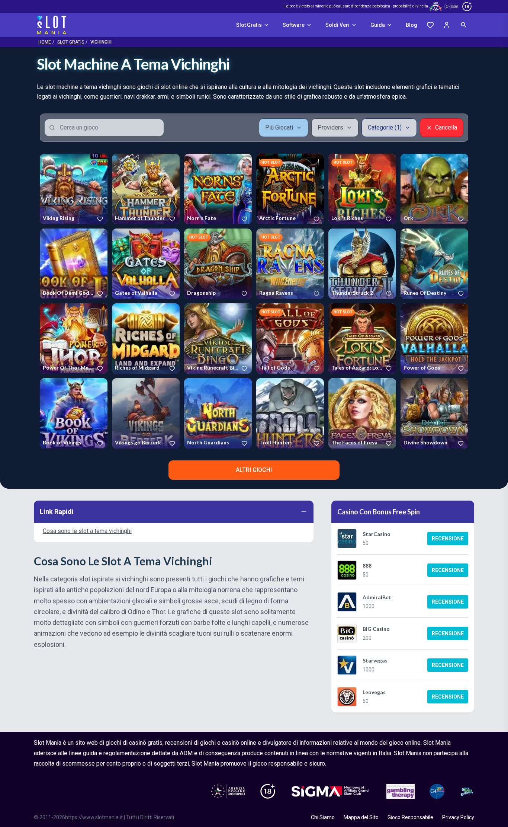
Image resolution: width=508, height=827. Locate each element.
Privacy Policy (458, 817)
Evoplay (411, 294)
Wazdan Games (420, 369)
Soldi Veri (337, 25)
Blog (411, 25)
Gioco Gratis (73, 188)
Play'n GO (197, 294)
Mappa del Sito (361, 817)
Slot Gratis (249, 25)
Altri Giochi (254, 469)
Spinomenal (55, 294)
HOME (44, 42)
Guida (377, 25)
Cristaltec (413, 219)
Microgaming (272, 219)
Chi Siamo (323, 817)
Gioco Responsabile (410, 817)
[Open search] (463, 24)
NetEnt (122, 369)
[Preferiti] (430, 25)
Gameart (196, 219)
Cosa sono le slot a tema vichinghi (87, 530)
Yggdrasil (269, 294)
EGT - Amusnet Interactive (61, 219)
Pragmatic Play (346, 219)
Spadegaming (129, 219)
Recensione (448, 539)
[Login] (446, 25)
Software (294, 25)
